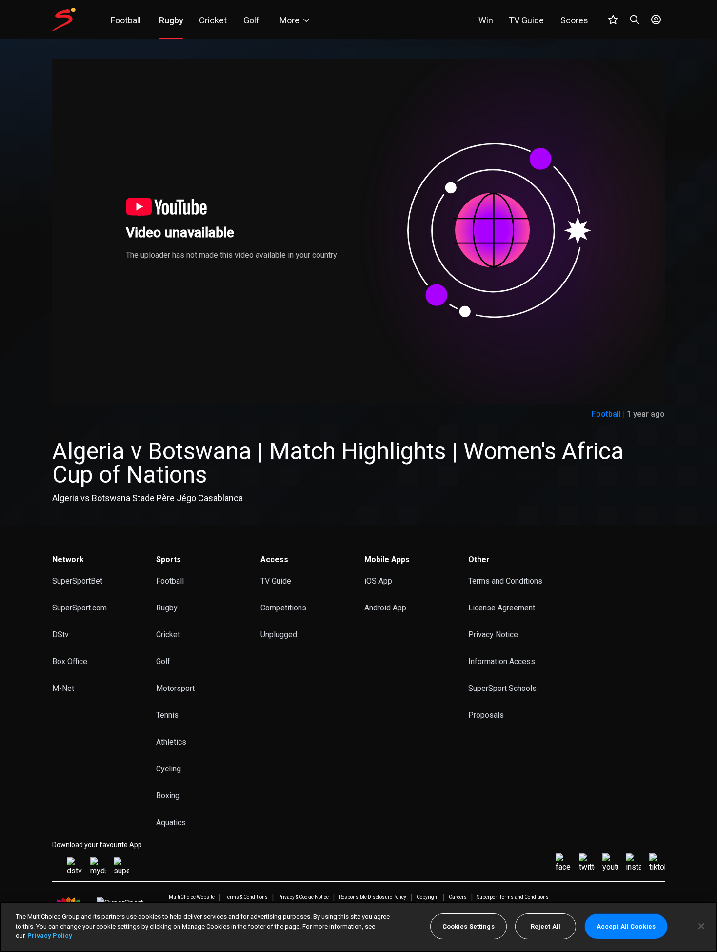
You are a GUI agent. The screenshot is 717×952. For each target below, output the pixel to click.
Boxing (167, 795)
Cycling (168, 768)
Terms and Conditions (505, 581)
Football (606, 414)
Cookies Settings (468, 926)
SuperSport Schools (502, 688)
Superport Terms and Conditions (513, 897)
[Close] (701, 926)
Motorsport (175, 688)
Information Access (501, 661)
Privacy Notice (493, 634)
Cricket (168, 634)
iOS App (378, 581)
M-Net (63, 688)
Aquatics (171, 822)
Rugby (167, 607)
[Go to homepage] (64, 19)
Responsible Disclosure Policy (372, 897)
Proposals (486, 715)
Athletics (171, 742)
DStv (60, 634)
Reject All (545, 926)
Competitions (283, 607)
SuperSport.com (79, 607)
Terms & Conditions (246, 897)
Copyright (427, 897)
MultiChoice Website (192, 897)
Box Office (69, 661)
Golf (163, 661)
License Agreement (501, 607)
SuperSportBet (77, 581)
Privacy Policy (49, 935)
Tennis (167, 715)
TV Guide (275, 581)
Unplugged (278, 634)
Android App (385, 607)
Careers (458, 897)
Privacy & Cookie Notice (303, 897)
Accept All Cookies (626, 926)
